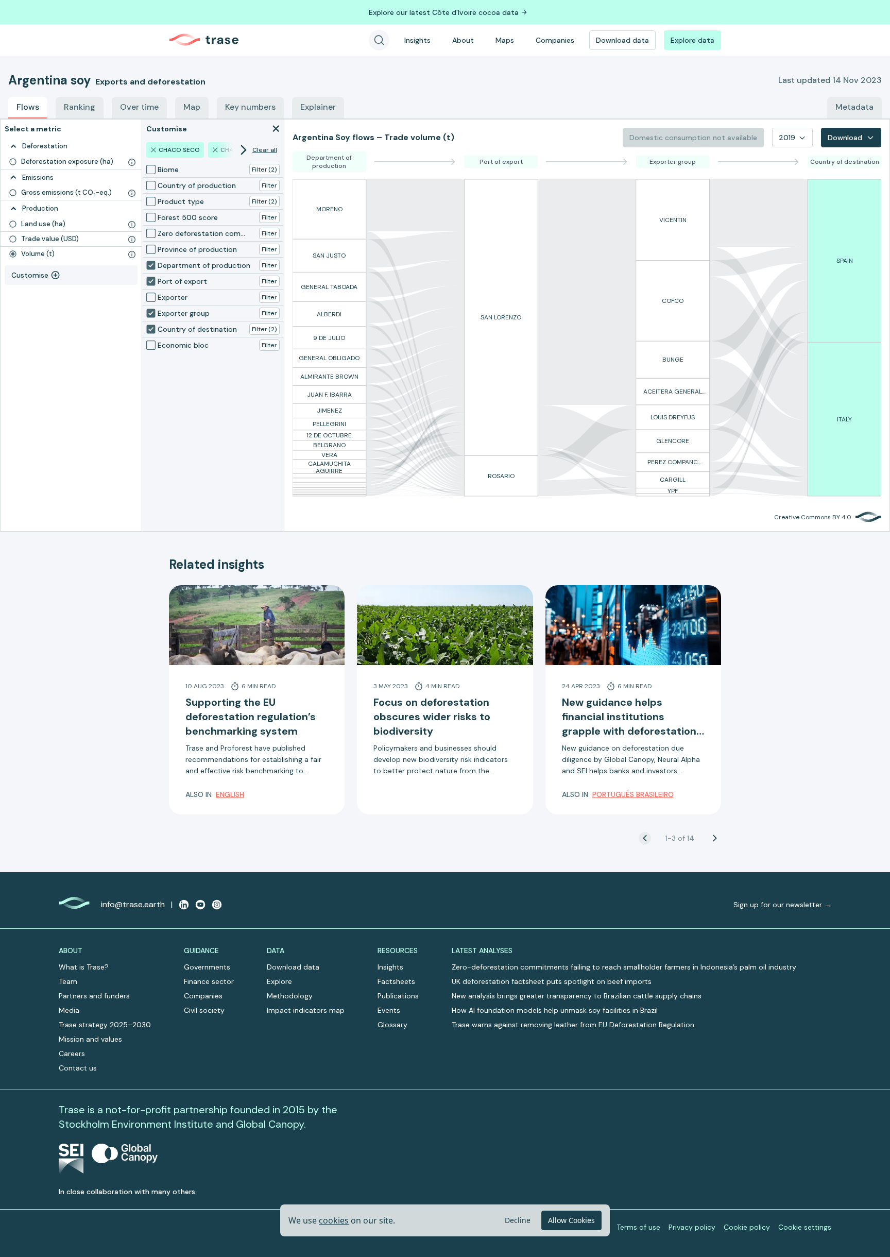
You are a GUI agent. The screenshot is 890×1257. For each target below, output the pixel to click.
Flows (27, 106)
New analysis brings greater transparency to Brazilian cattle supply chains (576, 995)
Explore (279, 981)
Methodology (290, 995)
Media (69, 1010)
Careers (72, 1053)
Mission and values (90, 1039)
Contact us (78, 1068)
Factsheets (396, 981)
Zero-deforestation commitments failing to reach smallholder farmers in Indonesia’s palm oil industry (624, 967)
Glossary (392, 1024)
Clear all (264, 150)
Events (389, 1010)
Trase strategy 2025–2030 (105, 1024)
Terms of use (638, 1227)
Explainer (318, 106)
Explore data (692, 40)
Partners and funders (94, 995)
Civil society (204, 1010)
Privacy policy (692, 1227)
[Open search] (379, 40)
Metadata (854, 106)
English (230, 794)
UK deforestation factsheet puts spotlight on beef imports (552, 981)
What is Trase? (84, 967)
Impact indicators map (306, 1010)
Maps (504, 40)
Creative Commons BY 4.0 (812, 517)
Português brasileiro (633, 794)
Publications (398, 995)
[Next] (715, 838)
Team (68, 981)
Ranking (79, 106)
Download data (622, 40)
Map (191, 106)
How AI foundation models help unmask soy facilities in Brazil (555, 1010)
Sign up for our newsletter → (782, 904)
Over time (139, 106)
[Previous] (645, 838)
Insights (417, 40)
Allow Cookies (571, 1220)
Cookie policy (747, 1227)
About (463, 40)
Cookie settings (804, 1227)
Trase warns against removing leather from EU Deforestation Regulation (573, 1024)
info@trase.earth (133, 904)
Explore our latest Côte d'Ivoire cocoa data (444, 12)
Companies (555, 40)
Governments (207, 967)
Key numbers (250, 106)
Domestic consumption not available (693, 137)
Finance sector (209, 981)
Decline (517, 1220)
